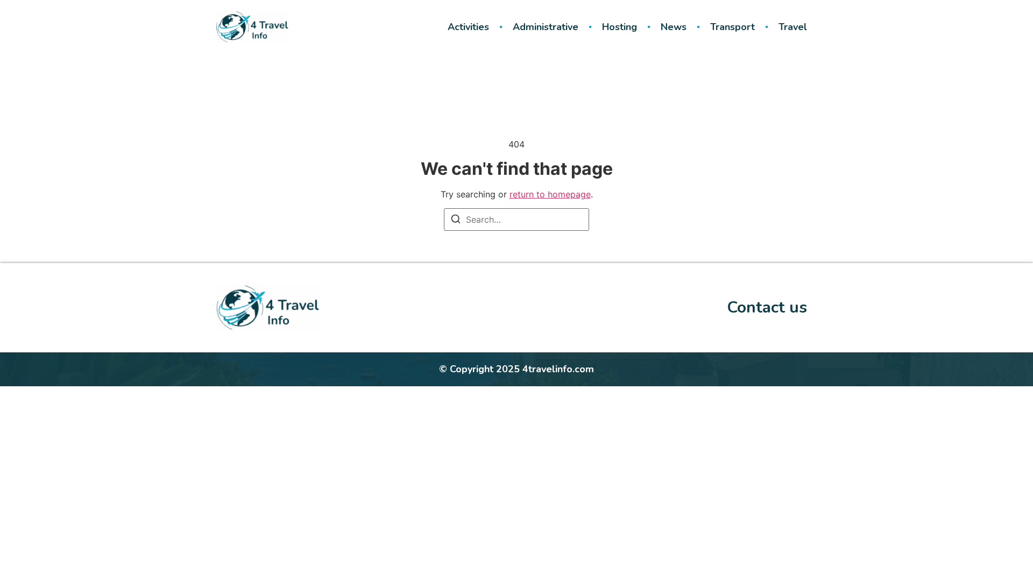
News (674, 26)
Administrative (545, 26)
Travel (793, 26)
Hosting (619, 26)
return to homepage (550, 194)
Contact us (767, 307)
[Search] (456, 220)
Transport (732, 26)
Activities (468, 26)
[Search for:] (516, 219)
